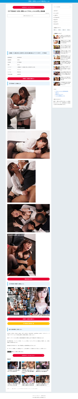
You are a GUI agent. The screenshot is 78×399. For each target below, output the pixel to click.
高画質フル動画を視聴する (28, 78)
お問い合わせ (43, 395)
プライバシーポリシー (36, 395)
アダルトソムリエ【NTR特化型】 (62, 91)
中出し (14, 351)
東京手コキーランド (59, 94)
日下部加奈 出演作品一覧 (28, 323)
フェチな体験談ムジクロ (60, 95)
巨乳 (17, 351)
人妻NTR (9, 351)
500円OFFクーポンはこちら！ (28, 7)
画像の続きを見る (28, 279)
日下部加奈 (21, 351)
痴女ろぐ (57, 92)
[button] (70, 7)
